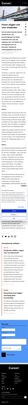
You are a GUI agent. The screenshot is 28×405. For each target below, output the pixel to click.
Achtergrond (4, 376)
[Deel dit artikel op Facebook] (25, 24)
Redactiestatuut (18, 381)
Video (3, 381)
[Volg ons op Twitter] (8, 388)
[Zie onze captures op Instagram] (3, 388)
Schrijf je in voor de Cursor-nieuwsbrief (9, 394)
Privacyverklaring (18, 380)
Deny (14, 218)
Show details (21, 207)
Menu (25, 3)
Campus (3, 378)
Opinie (3, 380)
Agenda (3, 383)
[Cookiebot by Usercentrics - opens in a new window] (21, 186)
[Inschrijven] (25, 397)
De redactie (17, 376)
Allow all (14, 210)
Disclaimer (17, 378)
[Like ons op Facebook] (5, 388)
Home (16, 375)
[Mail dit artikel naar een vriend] (25, 32)
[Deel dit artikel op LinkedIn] (25, 29)
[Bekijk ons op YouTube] (13, 388)
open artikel (10, 284)
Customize (13, 214)
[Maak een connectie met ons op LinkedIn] (11, 388)
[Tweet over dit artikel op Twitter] (25, 27)
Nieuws (3, 375)
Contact (16, 383)
